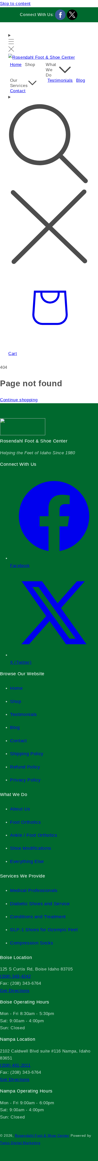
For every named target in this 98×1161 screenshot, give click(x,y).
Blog (15, 727)
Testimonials (23, 714)
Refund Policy (25, 767)
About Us (20, 809)
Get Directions (14, 990)
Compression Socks (31, 943)
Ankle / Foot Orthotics (33, 835)
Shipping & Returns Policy (10, 1125)
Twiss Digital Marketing (20, 1143)
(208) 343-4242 (15, 976)
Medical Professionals (34, 890)
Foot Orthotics (25, 822)
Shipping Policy (26, 753)
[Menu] (11, 43)
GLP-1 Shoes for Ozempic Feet (44, 929)
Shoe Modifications (30, 848)
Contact (18, 740)
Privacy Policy (25, 780)
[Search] (49, 180)
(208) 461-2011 (15, 1065)
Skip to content (15, 3)
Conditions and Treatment (38, 916)
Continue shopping (18, 400)
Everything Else (27, 861)
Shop (15, 701)
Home (16, 688)
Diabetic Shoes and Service (40, 903)
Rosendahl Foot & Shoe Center (42, 1136)
